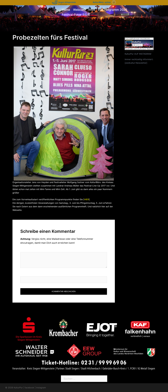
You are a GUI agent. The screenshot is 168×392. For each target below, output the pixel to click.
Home (66, 9)
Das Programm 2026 (112, 9)
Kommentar (28, 249)
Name (23, 273)
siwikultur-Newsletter (135, 63)
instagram (41, 387)
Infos (91, 9)
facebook (29, 387)
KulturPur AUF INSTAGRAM (138, 54)
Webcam (79, 9)
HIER (86, 199)
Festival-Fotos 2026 (76, 14)
